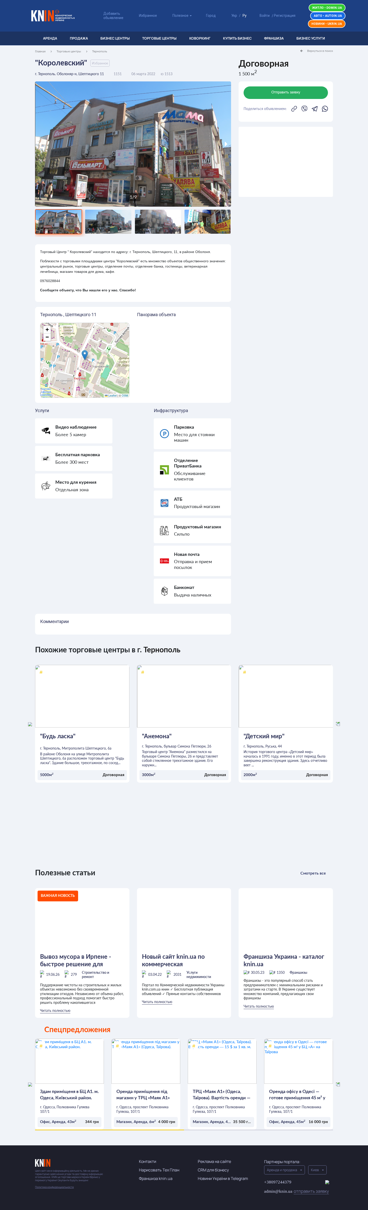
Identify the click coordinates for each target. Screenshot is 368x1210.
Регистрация (284, 16)
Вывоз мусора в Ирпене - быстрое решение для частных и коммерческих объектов (76, 961)
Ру (245, 16)
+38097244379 (277, 1182)
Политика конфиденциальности (54, 1187)
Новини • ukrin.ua (326, 24)
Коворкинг (200, 38)
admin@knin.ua (296, 1191)
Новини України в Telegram (223, 1178)
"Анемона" (156, 737)
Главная (40, 51)
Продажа (79, 38)
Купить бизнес (237, 38)
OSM (125, 395)
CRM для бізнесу (213, 1170)
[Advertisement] (286, 162)
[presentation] (59, 144)
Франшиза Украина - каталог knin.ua (284, 960)
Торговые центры (159, 38)
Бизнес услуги (310, 38)
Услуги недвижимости (199, 974)
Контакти (147, 1161)
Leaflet (112, 395)
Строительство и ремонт (95, 974)
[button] (85, 355)
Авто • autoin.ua (328, 16)
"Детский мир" (264, 737)
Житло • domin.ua (327, 8)
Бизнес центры (115, 38)
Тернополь (99, 51)
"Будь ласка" (57, 737)
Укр (234, 16)
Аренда (50, 38)
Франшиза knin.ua (155, 1178)
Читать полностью (55, 1010)
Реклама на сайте (214, 1161)
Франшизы (298, 972)
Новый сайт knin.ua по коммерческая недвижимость (173, 961)
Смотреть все (313, 873)
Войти (265, 16)
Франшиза (274, 38)
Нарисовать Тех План (159, 1170)
